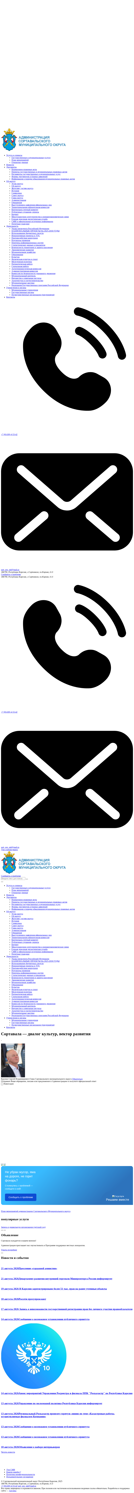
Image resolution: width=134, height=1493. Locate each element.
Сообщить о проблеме (11, 574)
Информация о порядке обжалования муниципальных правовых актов (43, 179)
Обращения (17, 202)
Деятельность (12, 226)
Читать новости (8, 1452)
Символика (17, 193)
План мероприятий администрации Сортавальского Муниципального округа (35, 1211)
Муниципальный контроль (24, 276)
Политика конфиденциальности (20, 1474)
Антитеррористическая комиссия (26, 269)
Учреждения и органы (16, 288)
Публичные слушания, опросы (25, 212)
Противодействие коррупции (25, 238)
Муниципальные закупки (23, 283)
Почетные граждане (20, 224)
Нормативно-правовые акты (24, 169)
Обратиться (77, 1079)
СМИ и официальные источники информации (32, 221)
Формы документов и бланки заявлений (30, 176)
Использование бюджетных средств (28, 233)
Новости (10, 165)
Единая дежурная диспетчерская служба (30, 219)
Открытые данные (20, 162)
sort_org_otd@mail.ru (27, 1486)
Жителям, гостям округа (22, 188)
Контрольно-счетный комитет (25, 210)
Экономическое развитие (23, 250)
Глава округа (17, 198)
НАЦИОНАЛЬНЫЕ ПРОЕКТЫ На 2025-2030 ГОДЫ (36, 231)
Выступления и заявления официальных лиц (32, 205)
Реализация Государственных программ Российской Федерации (40, 285)
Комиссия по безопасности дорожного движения (33, 273)
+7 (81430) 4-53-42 (9, 1486)
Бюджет (15, 214)
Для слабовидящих (9, 850)
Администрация (19, 200)
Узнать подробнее (9, 1250)
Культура (15, 257)
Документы (11, 167)
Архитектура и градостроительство (27, 280)
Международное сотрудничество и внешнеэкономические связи (40, 217)
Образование (17, 254)
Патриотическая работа (22, 264)
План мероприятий (20, 160)
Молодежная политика (22, 262)
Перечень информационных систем (27, 243)
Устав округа (17, 184)
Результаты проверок (21, 240)
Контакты (10, 297)
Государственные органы (23, 292)
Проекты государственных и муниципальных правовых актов (39, 172)
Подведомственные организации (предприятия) (33, 295)
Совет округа (17, 195)
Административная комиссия (25, 271)
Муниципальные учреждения (25, 290)
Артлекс (12, 1491)
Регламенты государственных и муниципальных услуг (36, 174)
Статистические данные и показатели (28, 245)
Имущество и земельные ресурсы (26, 278)
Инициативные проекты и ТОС (26, 236)
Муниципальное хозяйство (24, 252)
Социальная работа (20, 266)
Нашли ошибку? (13, 1472)
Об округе (10, 181)
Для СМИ (10, 1470)
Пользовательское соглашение (19, 1477)
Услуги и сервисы (14, 155)
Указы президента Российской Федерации (30, 228)
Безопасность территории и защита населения (32, 247)
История (15, 191)
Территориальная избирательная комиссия (30, 207)
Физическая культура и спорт (25, 259)
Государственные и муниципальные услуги (31, 158)
